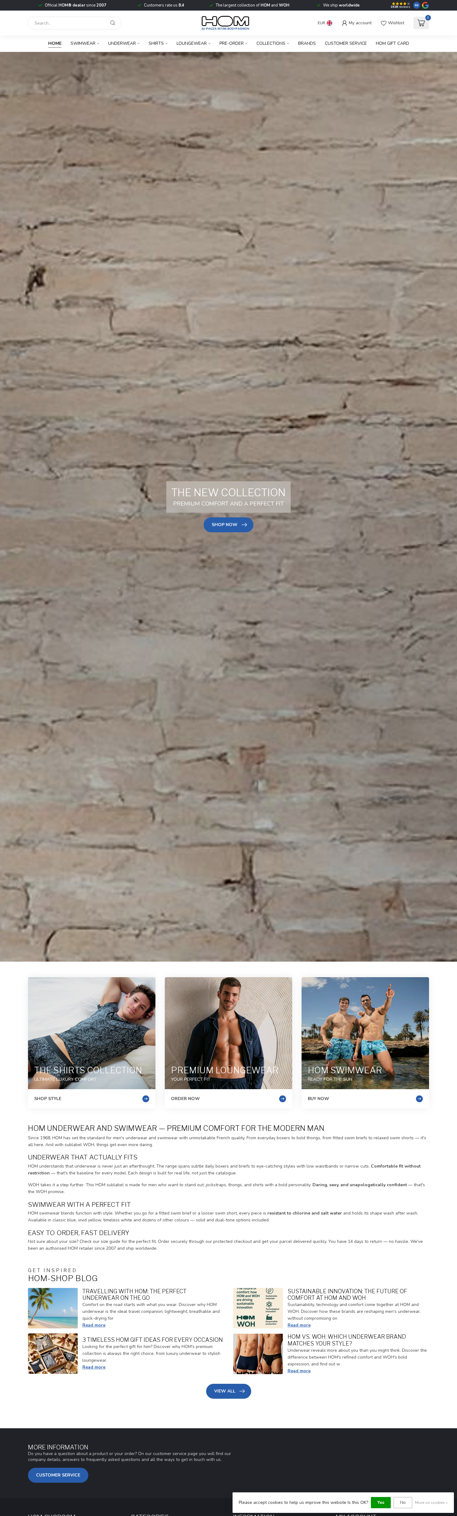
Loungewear (192, 43)
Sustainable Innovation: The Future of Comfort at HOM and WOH (347, 1294)
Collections (270, 43)
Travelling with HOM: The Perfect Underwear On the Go (134, 1294)
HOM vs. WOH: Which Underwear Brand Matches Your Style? (347, 1340)
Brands (307, 43)
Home (55, 43)
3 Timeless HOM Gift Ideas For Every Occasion (152, 1339)
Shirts (156, 43)
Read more (93, 1325)
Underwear (122, 43)
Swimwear (83, 43)
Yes (380, 1502)
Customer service (346, 43)
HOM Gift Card (392, 43)
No (403, 1502)
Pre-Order (231, 43)
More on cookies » (431, 1502)
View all (224, 1391)
